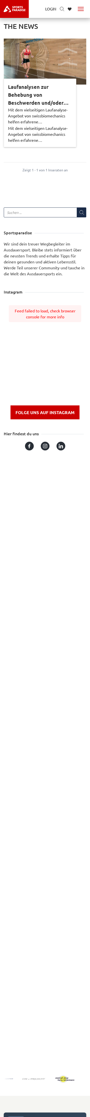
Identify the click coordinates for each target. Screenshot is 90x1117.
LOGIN (50, 8)
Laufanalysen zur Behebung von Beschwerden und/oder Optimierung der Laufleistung (36, 95)
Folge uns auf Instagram (45, 412)
